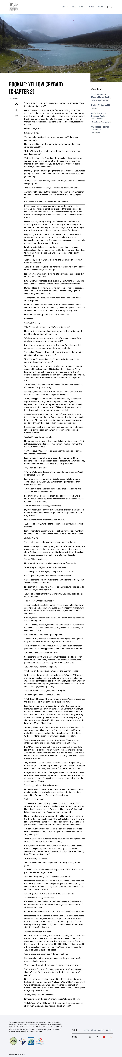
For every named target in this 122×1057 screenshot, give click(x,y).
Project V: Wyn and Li (100, 105)
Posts (64, 7)
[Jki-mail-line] (16, 115)
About (81, 7)
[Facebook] (16, 104)
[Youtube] (104, 1037)
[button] (110, 6)
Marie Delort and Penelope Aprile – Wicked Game (99, 116)
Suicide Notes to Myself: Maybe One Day (101, 95)
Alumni (93, 1030)
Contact (100, 7)
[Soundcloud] (111, 1037)
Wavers (86, 1030)
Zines (73, 7)
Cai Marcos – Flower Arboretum (100, 128)
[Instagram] (97, 1037)
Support (91, 7)
